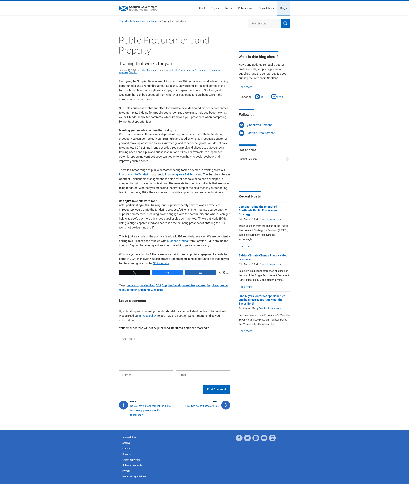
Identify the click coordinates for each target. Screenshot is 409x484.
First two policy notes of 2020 (202, 405)
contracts (173, 70)
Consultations (266, 8)
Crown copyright (131, 459)
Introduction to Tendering (135, 174)
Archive (126, 443)
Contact (126, 448)
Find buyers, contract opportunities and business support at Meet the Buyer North (262, 299)
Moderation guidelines (134, 476)
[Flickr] (255, 438)
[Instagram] (272, 438)
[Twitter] (247, 438)
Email (280, 97)
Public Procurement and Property (143, 21)
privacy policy (148, 315)
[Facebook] (239, 438)
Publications (245, 8)
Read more (245, 87)
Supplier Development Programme (203, 70)
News (228, 8)
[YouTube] (264, 438)
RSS (263, 97)
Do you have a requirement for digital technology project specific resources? (150, 410)
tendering (133, 289)
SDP (158, 285)
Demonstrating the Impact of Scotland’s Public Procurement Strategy (259, 210)
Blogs (283, 8)
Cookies (126, 454)
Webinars (157, 289)
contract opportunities (141, 285)
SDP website (161, 263)
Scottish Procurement (261, 133)
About (201, 8)
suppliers (123, 72)
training (145, 289)
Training (133, 72)
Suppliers (213, 285)
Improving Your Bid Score (181, 174)
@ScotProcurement (259, 125)
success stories (177, 241)
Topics (215, 8)
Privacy (126, 471)
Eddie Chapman (148, 70)
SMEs (182, 70)
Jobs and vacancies (132, 465)
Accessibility (129, 437)
